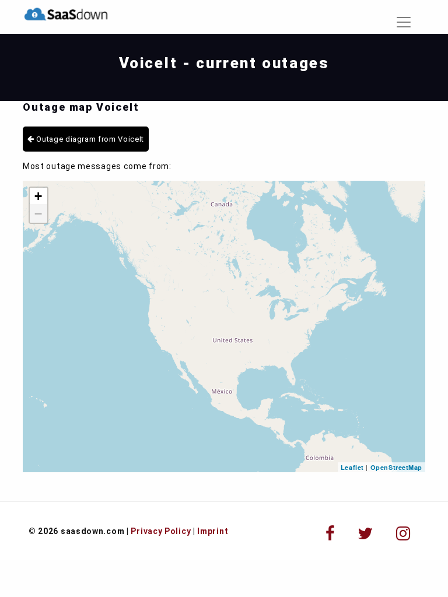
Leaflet (352, 467)
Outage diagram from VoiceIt (89, 139)
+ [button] (38, 196)
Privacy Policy (161, 531)
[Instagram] (403, 533)
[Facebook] (330, 533)
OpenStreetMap (396, 467)
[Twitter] (365, 533)
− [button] (38, 213)
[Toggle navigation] (403, 22)
